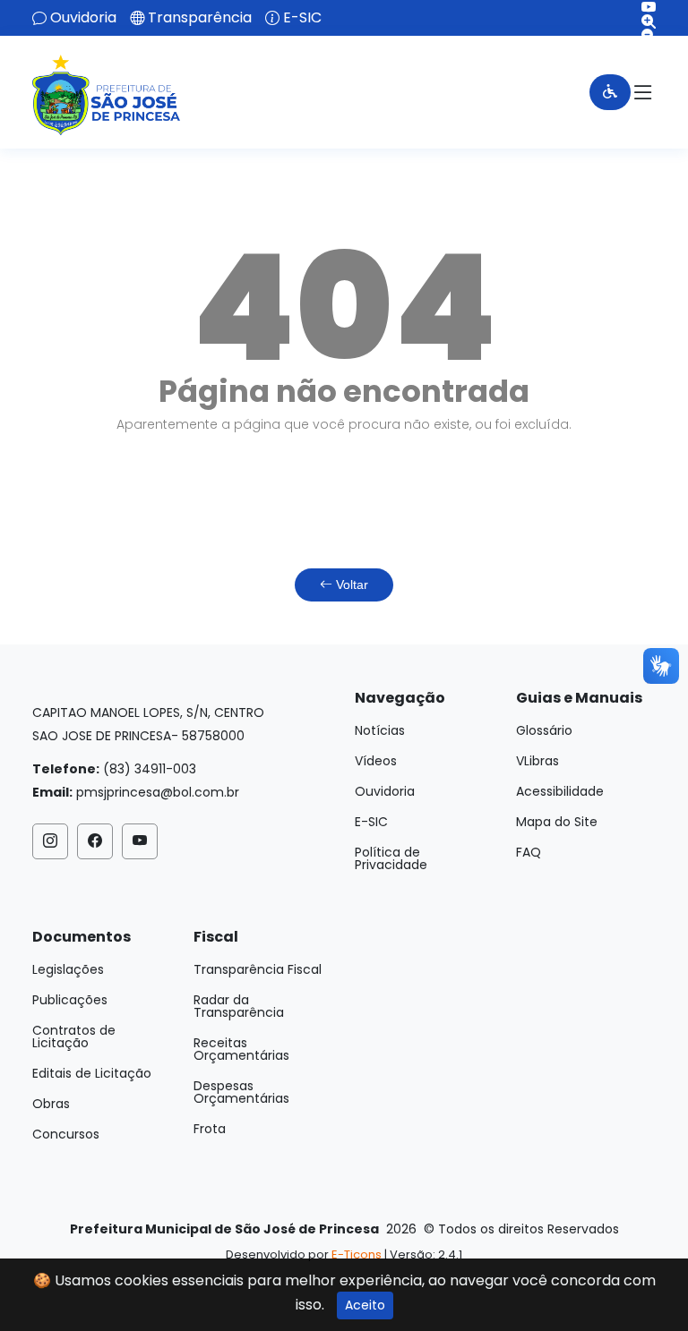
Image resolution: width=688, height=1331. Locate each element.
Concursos (65, 1134)
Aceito (365, 1305)
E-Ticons (356, 1254)
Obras (51, 1103)
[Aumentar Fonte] (642, 21)
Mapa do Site (557, 821)
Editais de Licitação (91, 1073)
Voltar (350, 584)
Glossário (544, 730)
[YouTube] (642, 7)
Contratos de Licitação (74, 1036)
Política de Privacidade (391, 858)
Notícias (380, 730)
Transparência (200, 18)
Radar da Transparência (239, 1006)
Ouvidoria (83, 18)
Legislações (68, 969)
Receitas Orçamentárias (241, 1049)
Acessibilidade (560, 791)
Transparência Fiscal (258, 969)
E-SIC (302, 18)
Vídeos (376, 761)
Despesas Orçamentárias (241, 1092)
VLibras (537, 761)
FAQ (528, 852)
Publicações (70, 1000)
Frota (210, 1128)
